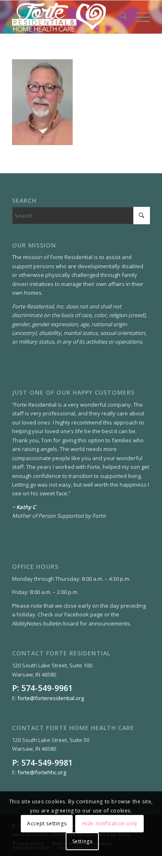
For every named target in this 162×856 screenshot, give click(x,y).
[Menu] (138, 17)
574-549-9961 (47, 688)
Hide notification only (109, 823)
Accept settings (46, 823)
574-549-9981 (47, 762)
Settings (82, 841)
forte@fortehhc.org (41, 772)
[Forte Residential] (67, 17)
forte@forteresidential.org (50, 698)
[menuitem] (119, 17)
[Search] (119, 17)
